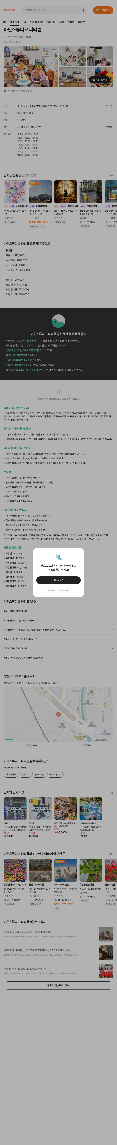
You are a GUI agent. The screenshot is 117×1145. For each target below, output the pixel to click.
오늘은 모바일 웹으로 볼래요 (58, 590)
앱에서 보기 (58, 580)
